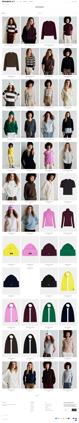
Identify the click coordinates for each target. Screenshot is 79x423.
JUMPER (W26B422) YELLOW (11, 170)
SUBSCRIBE (74, 409)
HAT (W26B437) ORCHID (30, 264)
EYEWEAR (32, 410)
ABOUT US (32, 404)
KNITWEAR (8, 4)
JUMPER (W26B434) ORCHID (49, 233)
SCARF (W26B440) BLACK (30, 358)
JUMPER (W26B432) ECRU (11, 233)
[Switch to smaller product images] (3, 13)
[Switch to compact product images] (4, 13)
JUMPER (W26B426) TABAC (49, 76)
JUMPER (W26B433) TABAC (11, 76)
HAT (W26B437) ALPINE (68, 264)
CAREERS (32, 405)
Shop (5, 4)
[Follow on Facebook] (2, 415)
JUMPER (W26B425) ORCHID (49, 170)
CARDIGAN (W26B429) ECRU (49, 201)
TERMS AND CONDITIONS (49, 410)
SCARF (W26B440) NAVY (67, 327)
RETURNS (46, 407)
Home (3, 4)
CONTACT (32, 408)
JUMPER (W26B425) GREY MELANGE (68, 170)
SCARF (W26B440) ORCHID (11, 327)
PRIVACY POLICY (47, 408)
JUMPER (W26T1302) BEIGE (30, 107)
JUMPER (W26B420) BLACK (68, 76)
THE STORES (32, 407)
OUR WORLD (31, 1)
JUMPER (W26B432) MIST (30, 233)
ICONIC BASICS (25, 1)
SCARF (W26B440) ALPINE (49, 327)
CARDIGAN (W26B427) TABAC (30, 201)
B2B (31, 411)
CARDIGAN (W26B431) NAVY (68, 201)
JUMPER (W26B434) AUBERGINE (67, 233)
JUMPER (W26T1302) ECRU (67, 107)
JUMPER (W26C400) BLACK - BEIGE (30, 76)
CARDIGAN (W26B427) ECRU (11, 201)
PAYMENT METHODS (48, 404)
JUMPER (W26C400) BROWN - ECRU (49, 107)
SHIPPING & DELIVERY (48, 405)
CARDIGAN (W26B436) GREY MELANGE (49, 358)
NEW (17, 1)
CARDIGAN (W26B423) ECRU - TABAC (11, 107)
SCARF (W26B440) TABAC (11, 358)
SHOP (20, 1)
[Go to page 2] (42, 395)
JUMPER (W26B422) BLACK (30, 170)
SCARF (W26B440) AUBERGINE (30, 327)
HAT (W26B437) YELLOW (11, 264)
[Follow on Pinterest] (7, 415)
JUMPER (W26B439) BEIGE (67, 358)
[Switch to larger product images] (1, 13)
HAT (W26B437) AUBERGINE (49, 264)
